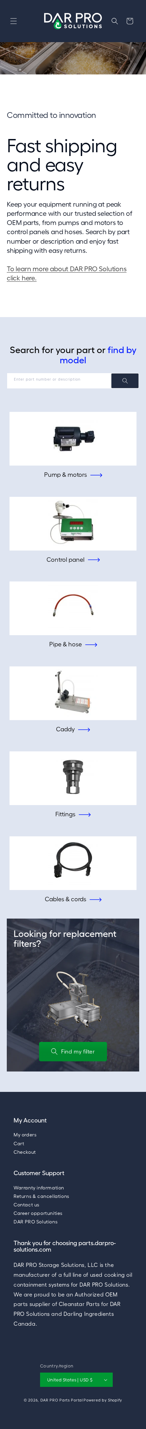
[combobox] (73, 380)
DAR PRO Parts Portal (61, 1400)
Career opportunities (38, 1213)
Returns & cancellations (41, 1196)
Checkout (25, 1152)
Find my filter (78, 1051)
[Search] (125, 380)
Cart (19, 1143)
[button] (13, 21)
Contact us (26, 1204)
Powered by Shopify (103, 1400)
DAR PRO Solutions (35, 1221)
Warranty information (39, 1187)
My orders (25, 1134)
